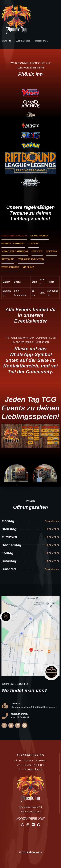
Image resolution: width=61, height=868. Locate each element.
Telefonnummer (19, 714)
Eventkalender (23, 41)
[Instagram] (11, 725)
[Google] (24, 725)
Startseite (6, 41)
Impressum (40, 41)
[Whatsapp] (4, 725)
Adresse (15, 703)
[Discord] (17, 725)
